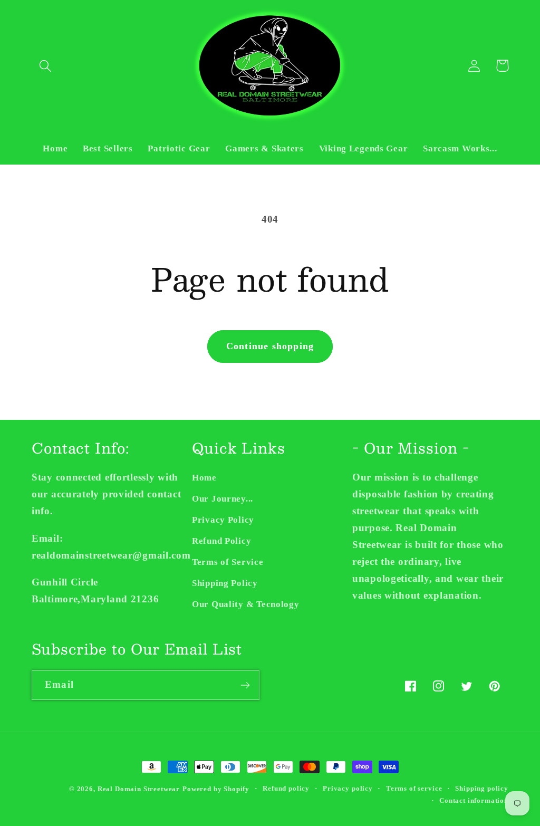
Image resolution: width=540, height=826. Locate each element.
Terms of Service (228, 562)
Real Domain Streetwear (139, 789)
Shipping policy (481, 788)
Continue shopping (270, 346)
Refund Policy (221, 541)
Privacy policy (348, 788)
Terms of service (414, 788)
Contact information (473, 800)
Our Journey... (222, 499)
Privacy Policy (223, 520)
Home (204, 478)
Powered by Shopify (215, 789)
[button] (46, 66)
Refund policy (286, 788)
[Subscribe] (245, 685)
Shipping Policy (225, 583)
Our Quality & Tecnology (246, 604)
